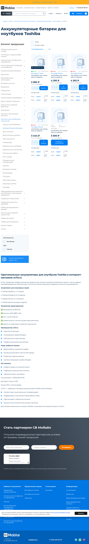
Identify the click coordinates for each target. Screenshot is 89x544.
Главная (5, 21)
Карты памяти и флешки (10, 101)
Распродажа (7, 173)
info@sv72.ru (33, 540)
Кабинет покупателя (12, 486)
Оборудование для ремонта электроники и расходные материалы (12, 193)
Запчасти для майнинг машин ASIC (9, 213)
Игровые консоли (8, 83)
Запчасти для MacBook (11, 124)
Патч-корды (7, 157)
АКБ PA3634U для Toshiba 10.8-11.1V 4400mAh (59, 131)
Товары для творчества (10, 198)
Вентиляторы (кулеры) (11, 135)
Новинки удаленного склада (9, 50)
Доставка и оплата (29, 7)
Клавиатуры (7, 142)
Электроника (6, 94)
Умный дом (5, 110)
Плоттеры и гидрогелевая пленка (11, 55)
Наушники (5, 74)
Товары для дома (7, 218)
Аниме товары (6, 225)
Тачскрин (6, 176)
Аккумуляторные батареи (44, 21)
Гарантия (49, 7)
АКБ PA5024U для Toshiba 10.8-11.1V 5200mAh (39, 130)
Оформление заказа (33, 486)
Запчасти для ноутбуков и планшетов (25, 21)
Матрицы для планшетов (12, 149)
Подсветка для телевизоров (8, 161)
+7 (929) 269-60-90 (55, 540)
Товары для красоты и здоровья (9, 203)
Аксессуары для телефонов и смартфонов (11, 66)
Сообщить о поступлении (59, 142)
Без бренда (10, 241)
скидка (37, 42)
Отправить (66, 447)
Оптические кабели (10, 153)
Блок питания (8, 132)
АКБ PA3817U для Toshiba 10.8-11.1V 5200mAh (39, 76)
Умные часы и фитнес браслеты (9, 105)
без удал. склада (39, 45)
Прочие (6, 166)
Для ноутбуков (57, 21)
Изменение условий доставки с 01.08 (44, 2)
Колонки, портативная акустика (9, 114)
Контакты (56, 7)
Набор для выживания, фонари (10, 208)
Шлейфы (6, 187)
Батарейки (5, 87)
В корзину (63, 87)
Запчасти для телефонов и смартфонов (11, 61)
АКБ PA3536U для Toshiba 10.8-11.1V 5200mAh (59, 76)
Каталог (11, 21)
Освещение (5, 90)
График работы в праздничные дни (73, 508)
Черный (9, 249)
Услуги (3, 229)
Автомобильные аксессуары (7, 79)
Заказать (43, 88)
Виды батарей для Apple (75, 498)
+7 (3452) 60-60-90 (82, 7)
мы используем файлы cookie (60, 512)
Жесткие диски (9, 139)
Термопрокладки (9, 180)
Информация (71, 486)
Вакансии (70, 494)
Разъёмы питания (9, 169)
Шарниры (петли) (9, 184)
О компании (19, 7)
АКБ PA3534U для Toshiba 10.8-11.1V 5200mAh (79, 76)
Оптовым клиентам (41, 7)
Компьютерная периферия (11, 98)
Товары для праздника (9, 222)
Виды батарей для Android (73, 503)
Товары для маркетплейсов (10, 491)
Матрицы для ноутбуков (12, 146)
